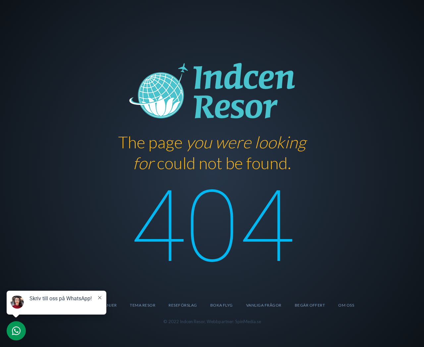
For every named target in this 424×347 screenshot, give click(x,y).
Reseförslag (183, 305)
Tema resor (142, 305)
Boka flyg (221, 305)
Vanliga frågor (264, 305)
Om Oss (346, 305)
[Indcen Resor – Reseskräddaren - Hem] (212, 89)
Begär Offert (310, 305)
